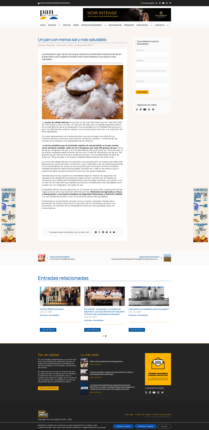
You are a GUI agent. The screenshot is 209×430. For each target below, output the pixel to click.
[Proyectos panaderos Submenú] (105, 25)
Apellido (139, 60)
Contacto (159, 25)
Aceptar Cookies (123, 426)
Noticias (52, 25)
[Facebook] (96, 232)
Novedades (50, 45)
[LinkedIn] (103, 232)
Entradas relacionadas (63, 278)
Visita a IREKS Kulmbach (52, 309)
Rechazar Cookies (145, 426)
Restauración (115, 25)
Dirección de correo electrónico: (151, 71)
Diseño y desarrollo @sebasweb (158, 416)
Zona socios (142, 25)
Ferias (76, 25)
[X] (99, 232)
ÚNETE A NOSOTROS (48, 388)
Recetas (67, 25)
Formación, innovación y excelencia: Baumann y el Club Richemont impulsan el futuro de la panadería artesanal (104, 312)
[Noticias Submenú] (59, 25)
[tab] (103, 336)
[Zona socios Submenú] (151, 25)
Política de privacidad (162, 414)
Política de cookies (143, 414)
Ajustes (164, 426)
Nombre (139, 50)
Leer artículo (48, 330)
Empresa (140, 81)
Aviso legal (129, 414)
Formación (129, 25)
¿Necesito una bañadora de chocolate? (149, 309)
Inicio (42, 25)
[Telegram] (110, 232)
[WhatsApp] (106, 232)
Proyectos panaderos (91, 25)
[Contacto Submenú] (168, 25)
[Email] (114, 232)
